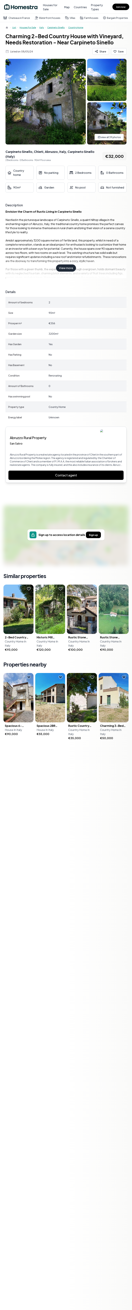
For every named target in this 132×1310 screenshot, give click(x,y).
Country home (75, 27)
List (14, 27)
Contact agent (66, 475)
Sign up (93, 534)
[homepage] (7, 27)
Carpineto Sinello (56, 27)
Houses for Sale (50, 7)
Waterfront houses (49, 17)
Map (67, 7)
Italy (41, 27)
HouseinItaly (13, 730)
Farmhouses (91, 17)
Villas (72, 17)
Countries (80, 7)
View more (66, 268)
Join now (121, 6)
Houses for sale (28, 27)
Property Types (97, 7)
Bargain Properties (117, 17)
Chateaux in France (19, 17)
